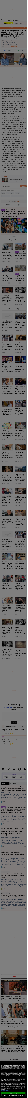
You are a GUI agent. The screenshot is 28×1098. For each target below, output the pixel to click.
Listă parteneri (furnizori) (5, 1090)
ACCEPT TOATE (13, 1093)
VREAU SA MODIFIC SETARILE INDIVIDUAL (13, 1095)
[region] (13, 1079)
